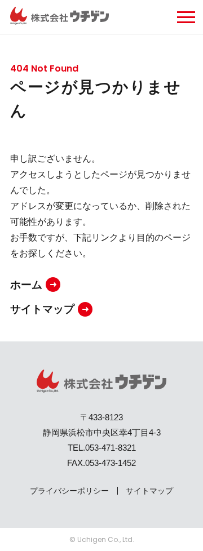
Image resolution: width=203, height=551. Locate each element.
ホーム (26, 285)
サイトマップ (42, 309)
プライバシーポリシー (69, 490)
